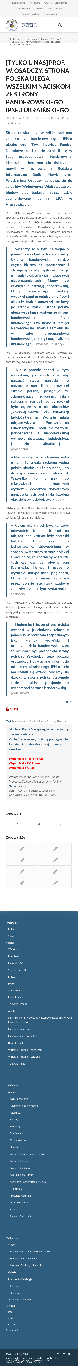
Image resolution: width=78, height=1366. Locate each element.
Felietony (15, 1126)
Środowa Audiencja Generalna (26, 1265)
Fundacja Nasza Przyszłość (22, 1035)
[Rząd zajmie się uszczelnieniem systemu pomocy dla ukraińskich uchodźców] (22, 882)
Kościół (10, 942)
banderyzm (18, 721)
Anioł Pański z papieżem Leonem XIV (30, 1251)
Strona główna (30, 39)
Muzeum (39, 8)
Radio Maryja (18, 3)
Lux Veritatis (24, 8)
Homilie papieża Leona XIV (24, 1258)
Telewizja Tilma (16, 1063)
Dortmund (16, 1293)
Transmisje (16, 1188)
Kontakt (10, 1317)
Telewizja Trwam (17, 1003)
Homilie (14, 1147)
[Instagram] (63, 1353)
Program (11, 1305)
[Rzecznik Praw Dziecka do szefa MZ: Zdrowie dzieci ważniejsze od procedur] (55, 882)
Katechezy (15, 1112)
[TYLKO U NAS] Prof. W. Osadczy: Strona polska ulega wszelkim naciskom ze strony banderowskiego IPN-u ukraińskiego (38, 86)
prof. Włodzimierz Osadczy (41, 721)
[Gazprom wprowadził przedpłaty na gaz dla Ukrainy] (55, 848)
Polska (56, 39)
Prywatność (12, 1330)
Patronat (11, 1324)
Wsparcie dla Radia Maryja (26, 758)
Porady (14, 1119)
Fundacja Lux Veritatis (20, 1029)
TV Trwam (35, 3)
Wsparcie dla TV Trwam (25, 763)
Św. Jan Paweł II (17, 970)
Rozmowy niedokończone (24, 1105)
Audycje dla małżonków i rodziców (29, 1154)
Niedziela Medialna (20, 1195)
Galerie (12, 1272)
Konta (9, 1311)
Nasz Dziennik (55, 8)
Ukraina (61, 721)
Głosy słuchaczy (19, 1202)
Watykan (13, 949)
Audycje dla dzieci (20, 1167)
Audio (11, 1091)
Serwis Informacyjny (21, 1216)
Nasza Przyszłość (30, 14)
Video (11, 1244)
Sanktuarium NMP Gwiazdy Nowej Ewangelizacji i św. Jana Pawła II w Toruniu (40, 1020)
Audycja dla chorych (21, 1161)
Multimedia (12, 1085)
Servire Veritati (51, 14)
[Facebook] (52, 1353)
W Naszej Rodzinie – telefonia (24, 1056)
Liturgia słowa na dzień (18, 1299)
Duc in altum (17, 1133)
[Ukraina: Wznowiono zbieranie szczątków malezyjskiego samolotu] (55, 871)
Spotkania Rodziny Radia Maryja (28, 1181)
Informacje (44, 39)
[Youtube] (69, 1353)
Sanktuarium (61, 3)
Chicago (14, 1286)
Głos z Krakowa (18, 1140)
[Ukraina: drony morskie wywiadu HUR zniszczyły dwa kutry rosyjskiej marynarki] (22, 860)
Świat (11, 936)
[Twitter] (58, 1353)
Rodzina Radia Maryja (20, 1279)
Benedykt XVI (15, 963)
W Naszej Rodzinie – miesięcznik (25, 1049)
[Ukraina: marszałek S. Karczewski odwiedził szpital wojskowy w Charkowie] (55, 860)
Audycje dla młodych (21, 1174)
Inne (12, 1209)
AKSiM (47, 3)
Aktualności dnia (19, 1098)
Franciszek (14, 956)
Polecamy (56, 117)
